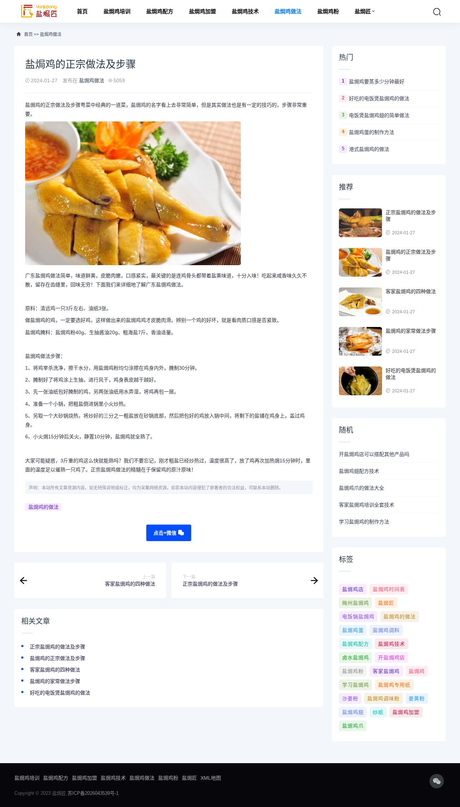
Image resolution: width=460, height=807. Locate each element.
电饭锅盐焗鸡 (358, 616)
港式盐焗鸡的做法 (369, 149)
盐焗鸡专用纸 (394, 685)
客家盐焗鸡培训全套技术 (366, 505)
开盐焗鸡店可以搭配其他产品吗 (374, 454)
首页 (82, 11)
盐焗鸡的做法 (43, 507)
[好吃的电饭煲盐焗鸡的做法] (360, 380)
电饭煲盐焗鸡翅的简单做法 (379, 115)
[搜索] (437, 11)
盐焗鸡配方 (159, 11)
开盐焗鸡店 (391, 657)
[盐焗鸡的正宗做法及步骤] (360, 262)
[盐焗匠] (39, 11)
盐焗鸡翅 (353, 712)
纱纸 (378, 712)
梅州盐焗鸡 (355, 603)
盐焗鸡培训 (117, 11)
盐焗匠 (363, 11)
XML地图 (211, 778)
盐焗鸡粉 (328, 11)
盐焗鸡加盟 (202, 11)
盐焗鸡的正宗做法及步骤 (57, 658)
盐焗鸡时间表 (389, 589)
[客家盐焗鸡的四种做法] (360, 301)
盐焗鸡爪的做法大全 (361, 488)
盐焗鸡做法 (288, 11)
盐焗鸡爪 (353, 726)
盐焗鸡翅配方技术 (359, 471)
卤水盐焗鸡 (355, 657)
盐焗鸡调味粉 (383, 698)
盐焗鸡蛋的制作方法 (371, 132)
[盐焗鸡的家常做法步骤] (360, 341)
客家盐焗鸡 (386, 671)
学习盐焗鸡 (355, 685)
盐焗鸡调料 (386, 630)
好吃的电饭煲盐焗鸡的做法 (60, 693)
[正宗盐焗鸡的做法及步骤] (360, 222)
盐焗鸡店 (353, 589)
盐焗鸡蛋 (353, 630)
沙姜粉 (350, 698)
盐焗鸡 (417, 671)
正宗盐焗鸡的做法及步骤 (57, 647)
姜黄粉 (417, 698)
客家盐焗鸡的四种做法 (55, 670)
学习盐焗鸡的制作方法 (364, 522)
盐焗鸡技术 (245, 11)
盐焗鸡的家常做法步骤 (55, 681)
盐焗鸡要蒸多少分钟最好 (376, 81)
